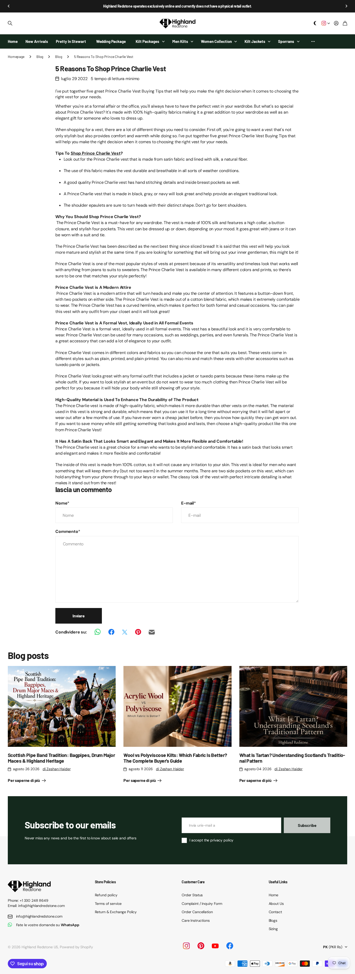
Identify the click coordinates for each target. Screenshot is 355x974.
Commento (67, 531)
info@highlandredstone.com (39, 916)
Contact (275, 912)
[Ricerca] (10, 23)
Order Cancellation (197, 912)
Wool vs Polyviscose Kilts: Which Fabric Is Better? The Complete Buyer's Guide (175, 757)
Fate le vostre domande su (47, 925)
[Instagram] (186, 946)
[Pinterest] (201, 946)
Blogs (273, 920)
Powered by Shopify (76, 947)
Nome (62, 503)
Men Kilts (180, 41)
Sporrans (286, 41)
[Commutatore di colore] (315, 23)
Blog (39, 56)
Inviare (79, 615)
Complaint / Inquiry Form (202, 903)
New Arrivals (36, 41)
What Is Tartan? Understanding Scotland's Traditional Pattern (292, 757)
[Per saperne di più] (325, 23)
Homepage (16, 56)
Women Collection (216, 41)
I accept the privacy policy (211, 840)
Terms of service (108, 903)
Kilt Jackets (255, 41)
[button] (9, 6)
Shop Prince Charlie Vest (96, 153)
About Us (276, 903)
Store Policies (105, 882)
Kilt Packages (147, 41)
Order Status (192, 895)
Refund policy (106, 895)
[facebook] (229, 946)
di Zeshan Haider (57, 769)
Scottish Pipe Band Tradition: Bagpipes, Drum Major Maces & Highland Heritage (61, 757)
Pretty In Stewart (71, 41)
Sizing (273, 928)
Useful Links (278, 882)
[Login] (336, 23)
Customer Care (193, 882)
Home (13, 41)
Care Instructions (196, 920)
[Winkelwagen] (345, 23)
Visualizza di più (313, 41)
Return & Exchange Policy (116, 912)
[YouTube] (215, 946)
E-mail (188, 503)
